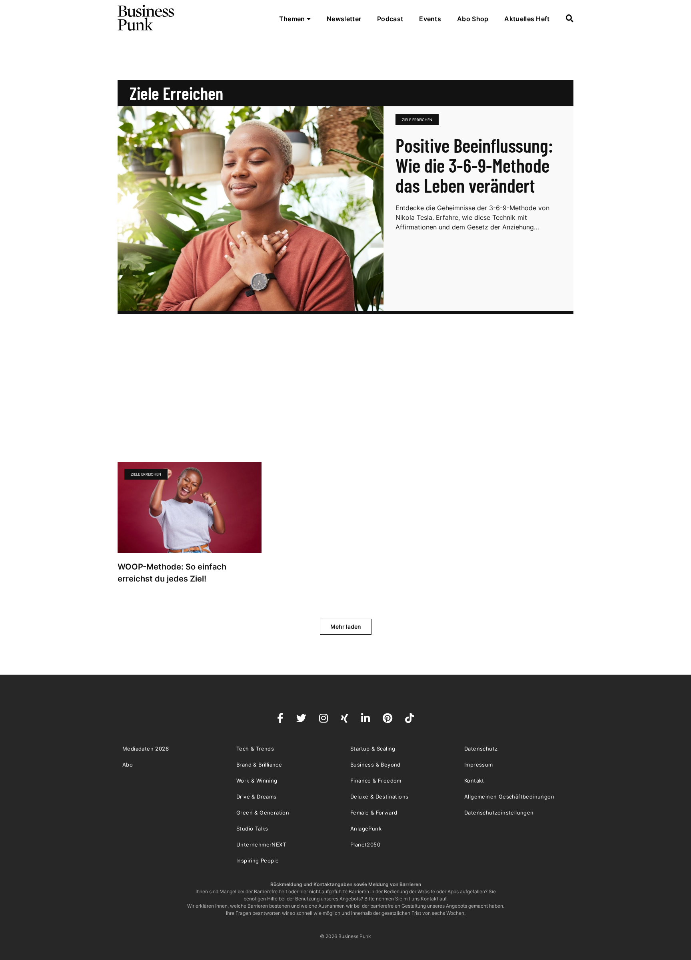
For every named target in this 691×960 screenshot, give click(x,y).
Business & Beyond (375, 764)
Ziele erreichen (417, 120)
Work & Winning (257, 780)
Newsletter (344, 19)
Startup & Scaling (372, 748)
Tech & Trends (255, 748)
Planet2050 (365, 844)
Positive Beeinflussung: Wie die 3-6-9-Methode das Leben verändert (474, 165)
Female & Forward (373, 812)
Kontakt (474, 780)
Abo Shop (472, 19)
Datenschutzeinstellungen (499, 812)
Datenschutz (480, 748)
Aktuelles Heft (526, 19)
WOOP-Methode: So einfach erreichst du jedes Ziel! (172, 573)
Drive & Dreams (256, 796)
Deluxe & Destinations (379, 796)
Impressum (478, 764)
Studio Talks (252, 828)
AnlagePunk (365, 828)
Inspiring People (257, 860)
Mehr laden (345, 626)
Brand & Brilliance (259, 764)
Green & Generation (262, 812)
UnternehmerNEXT (261, 844)
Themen (293, 19)
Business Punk (146, 18)
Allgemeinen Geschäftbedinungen (509, 796)
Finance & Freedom (375, 780)
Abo (127, 764)
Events (430, 19)
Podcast (390, 19)
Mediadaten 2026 (145, 748)
